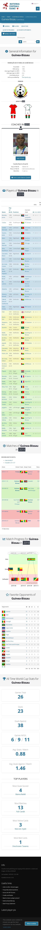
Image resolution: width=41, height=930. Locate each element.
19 (26, 615)
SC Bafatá (28, 359)
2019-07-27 (5, 521)
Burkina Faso (9, 641)
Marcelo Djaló (20, 829)
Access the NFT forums (9, 892)
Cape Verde (9, 628)
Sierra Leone (9, 618)
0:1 (38, 500)
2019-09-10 (5, 488)
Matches (25, 26)
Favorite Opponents (24, 30)
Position (16, 212)
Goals (20, 707)
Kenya (8, 661)
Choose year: (21, 37)
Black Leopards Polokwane (28, 217)
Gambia (8, 631)
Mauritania (9, 625)
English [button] (35, 3)
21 (26, 611)
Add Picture (20, 158)
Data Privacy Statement (9, 903)
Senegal (8, 621)
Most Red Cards (20, 838)
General (7, 26)
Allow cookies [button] (31, 923)
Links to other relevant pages (10, 887)
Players (16, 26)
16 (26, 618)
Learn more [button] (7, 927)
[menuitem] (23, 552)
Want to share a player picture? (11, 898)
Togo (7, 634)
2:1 (38, 488)
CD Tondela (28, 343)
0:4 (38, 521)
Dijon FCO (28, 381)
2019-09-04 (5, 500)
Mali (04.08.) (9, 460)
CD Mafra (27, 233)
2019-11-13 (5, 481)
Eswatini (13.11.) (10, 463)
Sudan (8, 648)
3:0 (38, 472)
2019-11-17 (5, 472)
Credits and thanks (8, 895)
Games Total (20, 693)
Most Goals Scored (20, 786)
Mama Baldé (20, 794)
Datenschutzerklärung (8, 901)
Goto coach (21, 177)
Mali (7, 615)
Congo (8, 651)
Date (3, 467)
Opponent (5, 607)
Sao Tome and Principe (12, 644)
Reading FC (28, 312)
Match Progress (9, 30)
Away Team (27, 467)
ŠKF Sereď (28, 307)
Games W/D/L (21, 735)
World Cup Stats (10, 34)
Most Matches (21, 803)
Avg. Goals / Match (20, 750)
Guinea (8, 611)
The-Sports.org (26, 77)
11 (26, 631)
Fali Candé (20, 811)
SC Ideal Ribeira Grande (27, 284)
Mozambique (10, 638)
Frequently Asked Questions (10, 890)
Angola (8, 654)
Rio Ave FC (28, 254)
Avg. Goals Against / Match (20, 764)
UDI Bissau (28, 299)
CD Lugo (27, 243)
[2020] (38, 41)
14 (26, 625)
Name (4, 212)
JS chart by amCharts (32, 583)
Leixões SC (28, 428)
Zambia (8, 664)
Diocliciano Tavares (20, 846)
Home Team (19, 467)
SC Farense (28, 322)
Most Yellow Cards (20, 821)
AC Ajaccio (28, 376)
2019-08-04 (5, 511)
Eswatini (8, 657)
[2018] (20, 41)
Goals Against (20, 721)
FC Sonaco (28, 222)
